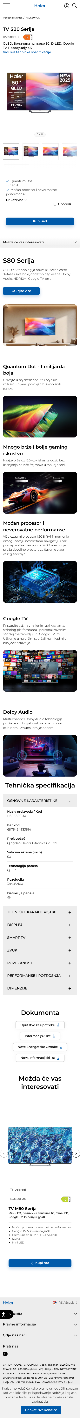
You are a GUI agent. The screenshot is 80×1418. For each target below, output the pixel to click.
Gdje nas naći (15, 1335)
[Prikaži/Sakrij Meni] (6, 5)
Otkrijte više (21, 291)
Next (76, 1154)
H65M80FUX (17, 1199)
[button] (10, 1314)
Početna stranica (13, 17)
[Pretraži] (74, 5)
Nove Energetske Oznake (38, 1047)
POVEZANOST (19, 963)
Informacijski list (38, 1036)
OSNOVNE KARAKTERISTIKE (32, 801)
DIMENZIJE (17, 988)
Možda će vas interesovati (23, 242)
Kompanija (12, 1313)
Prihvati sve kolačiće (41, 1410)
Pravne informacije (19, 1324)
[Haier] (40, 5)
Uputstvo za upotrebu (37, 1025)
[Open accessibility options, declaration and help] (3, 1314)
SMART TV (16, 938)
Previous (4, 1154)
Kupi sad (40, 221)
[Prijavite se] (66, 5)
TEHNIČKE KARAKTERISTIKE (32, 912)
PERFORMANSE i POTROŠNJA (34, 976)
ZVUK (12, 950)
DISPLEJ (14, 925)
